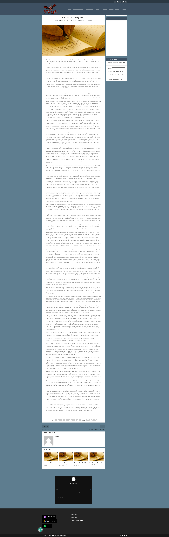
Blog (97, 9)
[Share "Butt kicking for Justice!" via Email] (77, 420)
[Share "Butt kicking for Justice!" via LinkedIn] (69, 420)
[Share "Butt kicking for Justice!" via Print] (79, 420)
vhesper (61, 20)
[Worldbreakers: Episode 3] (97, 456)
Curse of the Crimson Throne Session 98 (116, 75)
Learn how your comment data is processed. (82, 494)
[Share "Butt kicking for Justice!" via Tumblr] (64, 420)
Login (124, 9)
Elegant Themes (51, 535)
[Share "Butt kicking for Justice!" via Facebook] (56, 420)
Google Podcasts (51, 521)
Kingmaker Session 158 (116, 79)
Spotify (49, 526)
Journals (72, 20)
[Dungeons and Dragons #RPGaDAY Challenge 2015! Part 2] (51, 456)
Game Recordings (78, 9)
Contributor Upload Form (77, 520)
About (117, 9)
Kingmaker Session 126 (117, 71)
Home (69, 9)
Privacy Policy (74, 514)
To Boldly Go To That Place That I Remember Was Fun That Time (81, 464)
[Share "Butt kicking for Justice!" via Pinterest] (66, 420)
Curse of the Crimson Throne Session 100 (116, 63)
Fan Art (111, 9)
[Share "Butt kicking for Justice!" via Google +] (61, 420)
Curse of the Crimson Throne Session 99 (116, 67)
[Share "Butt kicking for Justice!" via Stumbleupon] (74, 420)
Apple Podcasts (51, 516)
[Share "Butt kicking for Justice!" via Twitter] (58, 420)
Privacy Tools (74, 517)
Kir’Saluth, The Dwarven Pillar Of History (65, 463)
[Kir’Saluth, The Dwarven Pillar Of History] (66, 456)
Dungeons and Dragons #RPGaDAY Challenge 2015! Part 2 (50, 464)
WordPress (63, 535)
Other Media (89, 9)
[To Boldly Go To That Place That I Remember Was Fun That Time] (81, 456)
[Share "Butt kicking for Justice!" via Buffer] (72, 420)
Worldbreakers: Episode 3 (96, 462)
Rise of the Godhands (79, 20)
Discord (105, 9)
